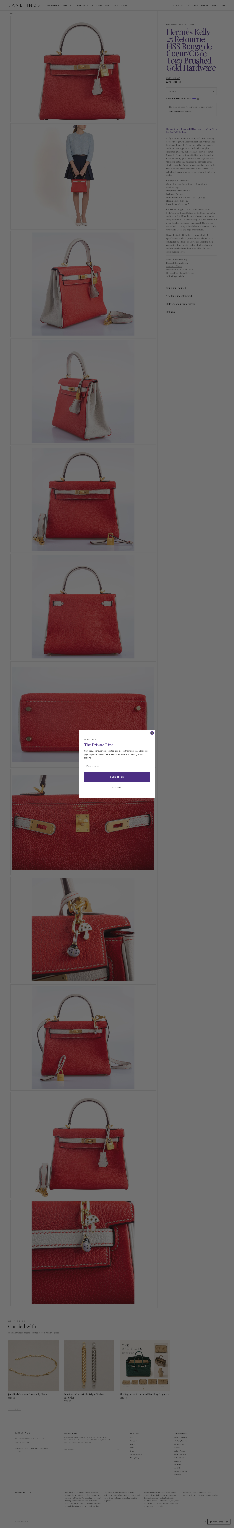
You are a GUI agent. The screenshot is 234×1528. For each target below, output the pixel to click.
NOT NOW (117, 787)
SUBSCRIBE (117, 777)
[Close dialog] (152, 733)
